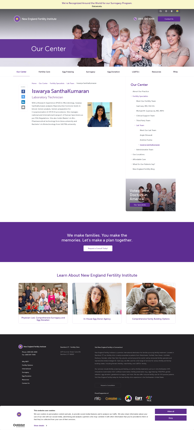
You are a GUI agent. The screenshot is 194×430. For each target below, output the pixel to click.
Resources (156, 72)
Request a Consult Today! (98, 248)
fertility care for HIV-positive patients (162, 374)
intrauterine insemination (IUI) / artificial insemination (113, 372)
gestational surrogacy (118, 374)
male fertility (128, 363)
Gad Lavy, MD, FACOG (145, 106)
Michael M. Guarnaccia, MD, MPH (150, 111)
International (26, 369)
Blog (175, 72)
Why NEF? (25, 361)
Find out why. (97, 6)
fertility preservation (137, 372)
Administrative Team (144, 150)
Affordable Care (139, 159)
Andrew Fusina (146, 140)
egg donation (106, 374)
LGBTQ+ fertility (141, 363)
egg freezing (153, 372)
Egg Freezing (68, 72)
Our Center (21, 72)
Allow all (170, 411)
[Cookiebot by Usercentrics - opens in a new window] (19, 425)
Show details (39, 426)
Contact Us (169, 19)
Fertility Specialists (140, 96)
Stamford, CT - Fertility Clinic (70, 347)
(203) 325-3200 (32, 352)
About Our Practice (141, 91)
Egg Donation (113, 72)
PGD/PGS (161, 372)
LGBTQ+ (136, 72)
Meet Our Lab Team (148, 130)
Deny (171, 418)
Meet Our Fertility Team (146, 101)
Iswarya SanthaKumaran (150, 145)
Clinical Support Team (145, 116)
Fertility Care (44, 72)
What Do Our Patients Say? (144, 164)
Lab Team (140, 125)
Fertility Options (27, 365)
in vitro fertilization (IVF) (162, 369)
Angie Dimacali (146, 135)
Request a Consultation (108, 385)
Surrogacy (90, 72)
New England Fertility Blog (143, 169)
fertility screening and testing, (119, 369)
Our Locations (138, 154)
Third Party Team (143, 120)
